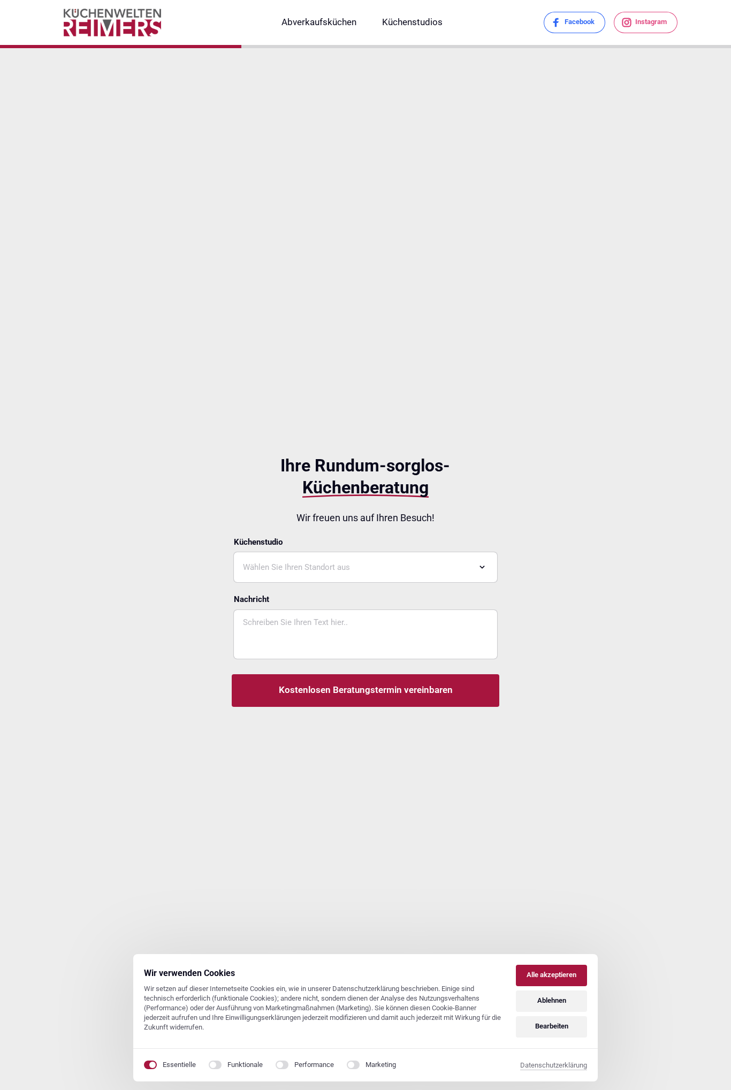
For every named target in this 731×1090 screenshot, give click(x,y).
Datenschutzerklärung (553, 1066)
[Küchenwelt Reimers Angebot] (113, 22)
